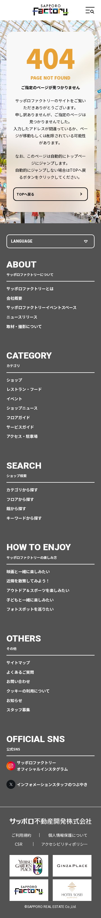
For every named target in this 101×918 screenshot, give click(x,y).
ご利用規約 (21, 835)
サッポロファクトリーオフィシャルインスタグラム (42, 765)
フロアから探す (20, 499)
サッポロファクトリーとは (30, 288)
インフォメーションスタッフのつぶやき (52, 784)
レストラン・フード (24, 389)
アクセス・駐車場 (22, 436)
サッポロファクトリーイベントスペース (41, 307)
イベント (14, 398)
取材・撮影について (24, 326)
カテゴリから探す (22, 489)
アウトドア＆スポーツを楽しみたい (37, 590)
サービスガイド (20, 427)
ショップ (14, 380)
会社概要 (14, 298)
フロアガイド (18, 417)
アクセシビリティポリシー (64, 844)
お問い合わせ (18, 681)
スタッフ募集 (18, 709)
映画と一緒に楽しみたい (28, 571)
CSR (18, 844)
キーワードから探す (24, 518)
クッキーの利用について (28, 691)
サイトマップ (18, 662)
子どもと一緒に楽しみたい (30, 600)
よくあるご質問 (20, 672)
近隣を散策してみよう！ (28, 581)
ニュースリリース (21, 317)
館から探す (16, 508)
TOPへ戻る (25, 194)
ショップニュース (22, 408)
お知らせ (14, 700)
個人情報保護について (68, 835)
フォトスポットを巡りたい (30, 609)
